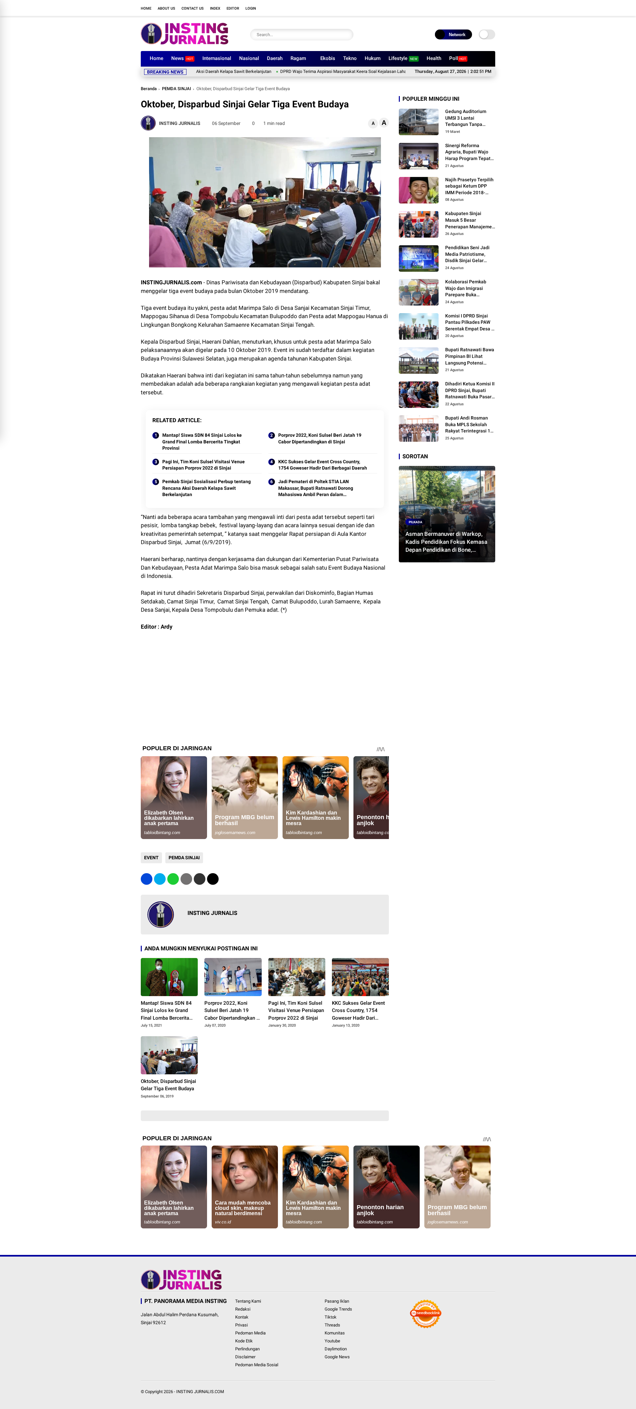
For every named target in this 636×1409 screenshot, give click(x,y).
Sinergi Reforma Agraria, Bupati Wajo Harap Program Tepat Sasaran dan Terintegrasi (468, 152)
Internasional (216, 58)
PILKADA (415, 522)
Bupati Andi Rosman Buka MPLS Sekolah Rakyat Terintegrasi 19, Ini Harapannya (469, 424)
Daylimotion (336, 1348)
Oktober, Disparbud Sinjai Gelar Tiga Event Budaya (168, 1085)
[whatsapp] (173, 879)
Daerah (275, 58)
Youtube (332, 1340)
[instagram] (462, 8)
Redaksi (242, 1309)
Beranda (149, 88)
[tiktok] (482, 8)
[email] (199, 879)
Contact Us (193, 8)
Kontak (241, 1317)
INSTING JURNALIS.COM (200, 1391)
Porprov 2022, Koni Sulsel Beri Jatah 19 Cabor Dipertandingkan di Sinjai (319, 438)
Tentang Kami (248, 1301)
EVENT (151, 857)
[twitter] (452, 8)
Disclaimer (245, 1356)
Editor (233, 8)
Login (250, 8)
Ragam (298, 58)
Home (146, 8)
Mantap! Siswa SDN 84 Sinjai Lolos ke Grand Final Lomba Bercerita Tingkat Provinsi (202, 441)
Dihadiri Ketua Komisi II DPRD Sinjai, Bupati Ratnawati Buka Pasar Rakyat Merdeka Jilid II (470, 390)
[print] (186, 879)
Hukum (373, 58)
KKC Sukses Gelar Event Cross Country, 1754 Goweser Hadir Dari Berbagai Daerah (322, 465)
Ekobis (327, 58)
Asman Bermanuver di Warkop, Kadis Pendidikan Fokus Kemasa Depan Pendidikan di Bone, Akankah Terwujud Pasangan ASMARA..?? (446, 542)
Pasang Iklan (337, 1301)
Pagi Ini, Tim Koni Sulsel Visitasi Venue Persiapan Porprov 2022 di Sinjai (203, 465)
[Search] (346, 34)
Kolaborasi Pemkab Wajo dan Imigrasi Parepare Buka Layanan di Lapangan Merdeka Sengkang (468, 288)
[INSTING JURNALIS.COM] (184, 42)
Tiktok (331, 1317)
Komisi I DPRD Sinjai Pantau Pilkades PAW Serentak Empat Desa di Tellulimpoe (470, 322)
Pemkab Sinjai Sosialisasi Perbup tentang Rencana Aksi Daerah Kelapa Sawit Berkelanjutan (206, 488)
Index (215, 8)
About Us (166, 8)
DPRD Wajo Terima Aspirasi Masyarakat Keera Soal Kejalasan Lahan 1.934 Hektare (308, 71)
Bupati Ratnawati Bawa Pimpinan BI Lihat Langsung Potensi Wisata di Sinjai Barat (469, 356)
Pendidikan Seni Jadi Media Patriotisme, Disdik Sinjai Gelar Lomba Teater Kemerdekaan (467, 254)
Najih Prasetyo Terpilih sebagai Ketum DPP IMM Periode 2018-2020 (469, 186)
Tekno (350, 58)
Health (434, 58)
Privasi (241, 1325)
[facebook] (442, 8)
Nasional (249, 58)
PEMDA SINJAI (176, 88)
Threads (332, 1325)
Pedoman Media (250, 1332)
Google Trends (338, 1309)
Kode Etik (244, 1340)
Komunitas (335, 1332)
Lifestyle (403, 58)
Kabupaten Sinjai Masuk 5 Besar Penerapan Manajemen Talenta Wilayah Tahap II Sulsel (470, 220)
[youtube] (472, 8)
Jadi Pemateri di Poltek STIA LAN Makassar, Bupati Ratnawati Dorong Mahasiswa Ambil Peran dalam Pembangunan (315, 488)
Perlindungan (247, 1348)
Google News (337, 1356)
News (182, 58)
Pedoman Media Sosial (256, 1364)
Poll (457, 58)
